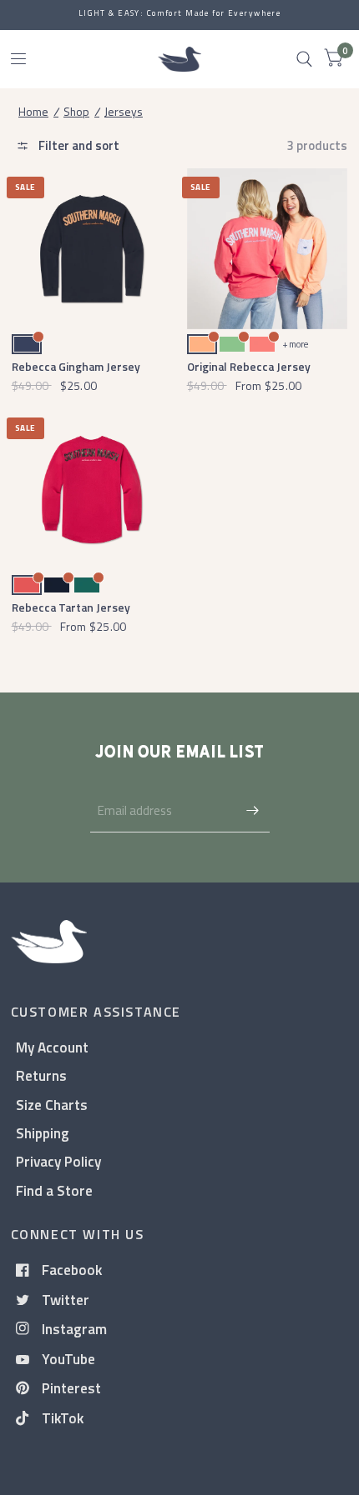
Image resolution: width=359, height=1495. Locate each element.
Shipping (42, 1133)
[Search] (304, 59)
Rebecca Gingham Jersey (76, 366)
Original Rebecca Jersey (249, 366)
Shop (76, 111)
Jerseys (123, 111)
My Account (52, 1047)
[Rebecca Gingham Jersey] (92, 248)
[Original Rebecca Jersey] (267, 248)
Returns (41, 1075)
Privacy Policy (58, 1161)
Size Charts (52, 1104)
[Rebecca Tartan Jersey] (92, 489)
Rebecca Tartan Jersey (71, 607)
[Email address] (253, 810)
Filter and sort (77, 145)
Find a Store (54, 1190)
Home (33, 111)
